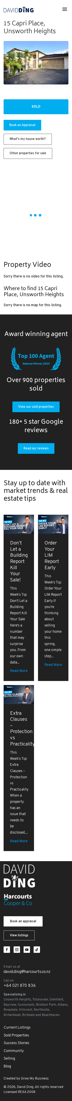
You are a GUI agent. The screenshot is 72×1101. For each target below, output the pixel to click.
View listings (19, 936)
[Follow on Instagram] (17, 949)
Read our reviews (36, 449)
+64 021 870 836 (20, 985)
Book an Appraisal (22, 125)
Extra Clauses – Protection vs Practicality (22, 729)
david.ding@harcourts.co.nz (27, 972)
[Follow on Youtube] (27, 949)
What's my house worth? (28, 139)
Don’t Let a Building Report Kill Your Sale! (19, 561)
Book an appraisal (23, 921)
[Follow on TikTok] (37, 949)
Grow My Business (35, 1078)
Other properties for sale (28, 153)
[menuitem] (36, 1028)
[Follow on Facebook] (7, 949)
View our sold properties (36, 407)
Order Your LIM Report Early (51, 555)
